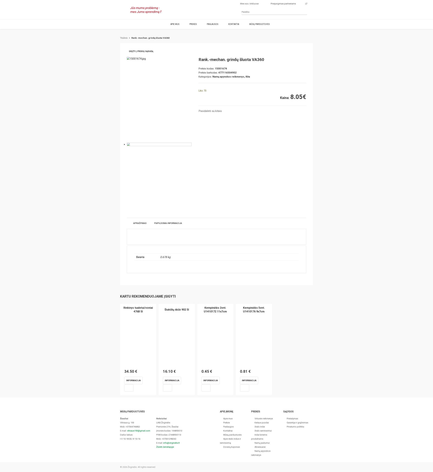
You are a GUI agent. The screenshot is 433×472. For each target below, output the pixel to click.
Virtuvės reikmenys (264, 418)
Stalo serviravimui (263, 430)
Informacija (133, 380)
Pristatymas (292, 418)
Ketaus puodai (262, 422)
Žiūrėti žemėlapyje (165, 447)
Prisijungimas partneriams (283, 3)
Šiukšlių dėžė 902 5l (177, 309)
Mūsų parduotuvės (259, 24)
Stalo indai (260, 426)
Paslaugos (212, 24)
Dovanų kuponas (231, 447)
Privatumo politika (295, 426)
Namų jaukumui (262, 443)
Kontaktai (233, 24)
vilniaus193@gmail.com (138, 430)
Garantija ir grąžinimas (297, 422)
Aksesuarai (260, 447)
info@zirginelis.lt (171, 443)
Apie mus (174, 24)
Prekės (193, 24)
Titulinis (124, 38)
